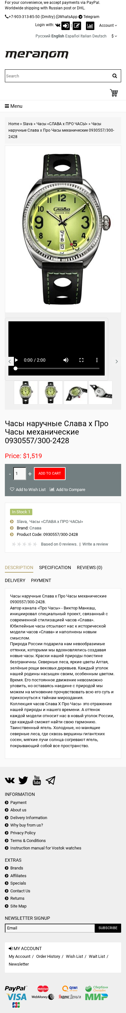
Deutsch (99, 36)
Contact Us (20, 890)
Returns (17, 898)
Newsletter (19, 964)
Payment (41, 580)
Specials (18, 883)
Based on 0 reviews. (59, 544)
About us (18, 809)
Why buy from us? (26, 825)
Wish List (74, 956)
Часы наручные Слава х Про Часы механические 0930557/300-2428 (61, 130)
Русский (43, 36)
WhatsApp (68, 17)
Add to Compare (70, 489)
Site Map (18, 906)
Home (13, 124)
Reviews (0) (89, 567)
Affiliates (18, 875)
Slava (28, 124)
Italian (85, 36)
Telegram (91, 17)
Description (19, 567)
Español (72, 36)
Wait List (97, 956)
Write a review (95, 544)
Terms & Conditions (28, 840)
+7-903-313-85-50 (24, 17)
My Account (19, 956)
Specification (55, 567)
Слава (35, 528)
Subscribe (108, 928)
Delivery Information (28, 817)
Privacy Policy (23, 832)
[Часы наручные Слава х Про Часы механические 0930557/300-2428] (26, 393)
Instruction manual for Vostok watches (45, 848)
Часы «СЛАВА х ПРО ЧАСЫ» (62, 124)
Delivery (15, 580)
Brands (16, 868)
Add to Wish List (31, 489)
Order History (48, 956)
